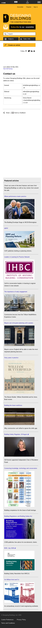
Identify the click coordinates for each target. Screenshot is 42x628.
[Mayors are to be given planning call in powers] (19, 345)
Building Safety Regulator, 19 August (15, 434)
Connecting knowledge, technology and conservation (20, 468)
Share (8, 113)
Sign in (36, 7)
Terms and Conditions (8, 623)
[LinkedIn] (31, 51)
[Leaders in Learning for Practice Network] (19, 279)
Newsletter (20, 7)
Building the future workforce (13, 405)
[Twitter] (28, 51)
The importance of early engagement (15, 291)
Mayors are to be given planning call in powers (18, 323)
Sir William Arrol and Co (11, 579)
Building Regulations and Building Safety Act (18, 516)
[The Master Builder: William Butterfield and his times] (19, 393)
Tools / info (26, 39)
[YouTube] (34, 51)
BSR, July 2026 (9, 548)
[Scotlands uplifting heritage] (19, 602)
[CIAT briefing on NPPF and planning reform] (19, 247)
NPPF (6, 228)
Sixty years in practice (11, 357)
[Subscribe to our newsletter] (19, 29)
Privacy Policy (21, 619)
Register (28, 7)
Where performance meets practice (15, 196)
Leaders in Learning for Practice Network (17, 257)
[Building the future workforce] (19, 424)
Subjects (11, 39)
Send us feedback (20, 113)
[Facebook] (26, 51)
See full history (8, 69)
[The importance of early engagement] (19, 311)
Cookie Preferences (7, 619)
